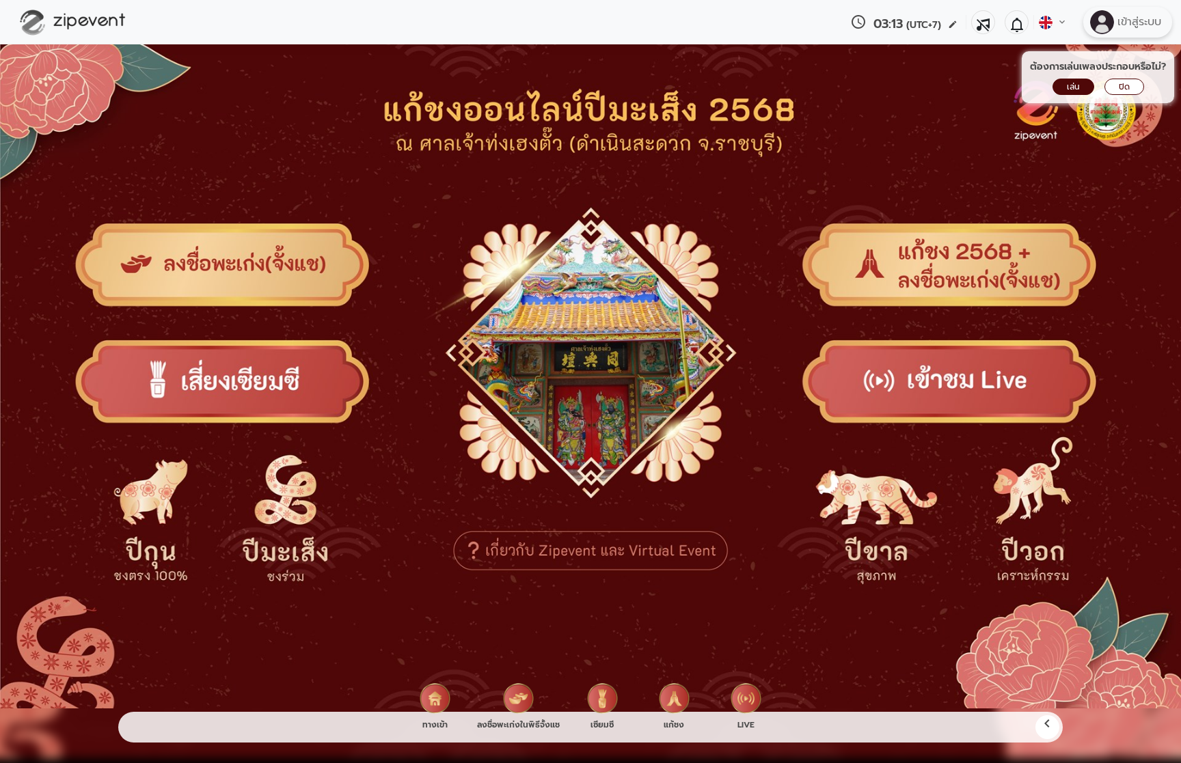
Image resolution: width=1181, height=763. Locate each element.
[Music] (983, 22)
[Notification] (1017, 22)
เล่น (1073, 87)
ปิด (1124, 87)
